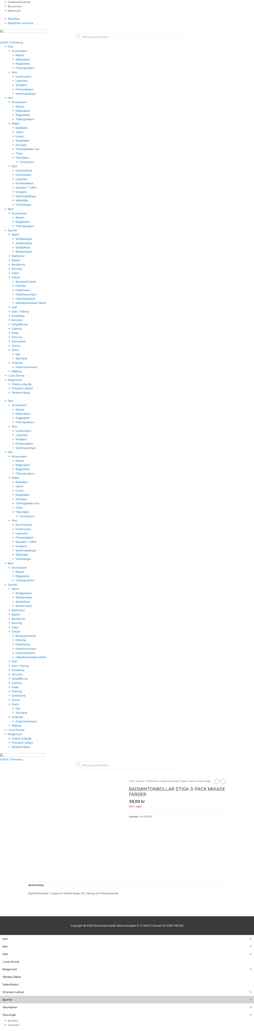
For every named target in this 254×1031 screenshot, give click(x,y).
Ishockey (17, 320)
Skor (14, 72)
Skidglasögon (24, 238)
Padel (15, 333)
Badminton (18, 256)
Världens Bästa (21, 392)
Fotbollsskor (23, 290)
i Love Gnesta (16, 375)
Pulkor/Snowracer (26, 367)
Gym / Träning (20, 311)
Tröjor (19, 153)
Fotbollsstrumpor (26, 294)
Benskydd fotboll (26, 281)
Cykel (15, 273)
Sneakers (21, 85)
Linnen (20, 136)
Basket (16, 260)
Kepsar (20, 55)
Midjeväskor (23, 59)
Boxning (17, 268)
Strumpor (21, 145)
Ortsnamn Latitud (22, 388)
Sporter (12, 230)
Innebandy (18, 315)
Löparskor (22, 80)
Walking (16, 371)
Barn (10, 209)
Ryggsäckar (23, 63)
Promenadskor (25, 89)
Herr (10, 97)
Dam (10, 46)
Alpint (15, 234)
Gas (18, 354)
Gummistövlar (24, 170)
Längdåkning (19, 324)
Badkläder (22, 127)
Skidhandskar (24, 243)
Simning (17, 337)
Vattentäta (22, 200)
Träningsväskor (25, 68)
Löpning (17, 328)
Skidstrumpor (24, 251)
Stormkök (21, 358)
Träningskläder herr (28, 149)
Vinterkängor (23, 204)
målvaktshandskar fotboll (31, 303)
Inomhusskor (23, 76)
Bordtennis (18, 264)
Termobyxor (27, 162)
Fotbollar (21, 285)
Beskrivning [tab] (36, 885)
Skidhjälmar (23, 247)
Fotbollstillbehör (25, 298)
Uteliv (15, 350)
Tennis (16, 345)
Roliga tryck (15, 380)
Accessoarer (19, 50)
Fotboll (16, 277)
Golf (14, 307)
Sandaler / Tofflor (26, 187)
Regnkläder (23, 140)
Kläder (16, 123)
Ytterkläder (22, 157)
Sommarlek (19, 341)
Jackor (20, 132)
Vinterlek (17, 362)
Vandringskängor (26, 93)
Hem (131, 781)
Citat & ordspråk (21, 384)
